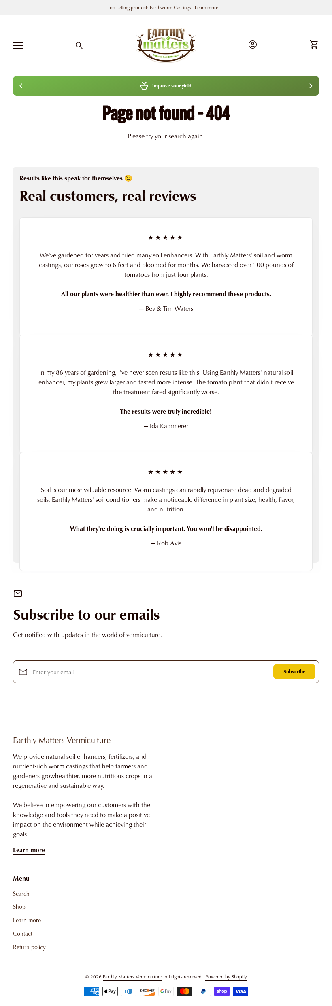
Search (21, 893)
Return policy (29, 947)
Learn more (29, 849)
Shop (19, 906)
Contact (22, 933)
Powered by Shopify (226, 976)
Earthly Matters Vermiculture (62, 739)
